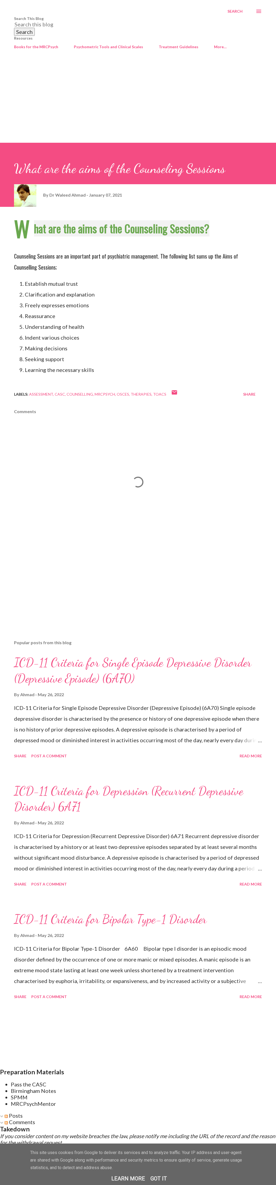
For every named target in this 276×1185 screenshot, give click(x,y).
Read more (251, 756)
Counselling (80, 394)
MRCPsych (105, 394)
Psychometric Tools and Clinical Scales (108, 46)
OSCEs (123, 394)
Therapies (141, 394)
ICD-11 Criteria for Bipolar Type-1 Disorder (110, 919)
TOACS (159, 394)
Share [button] (249, 394)
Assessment (41, 394)
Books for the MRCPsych (36, 46)
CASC (60, 394)
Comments (21, 1122)
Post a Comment (49, 756)
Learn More (128, 1178)
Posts (15, 1115)
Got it (158, 1178)
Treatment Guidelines (178, 46)
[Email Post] (174, 394)
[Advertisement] (138, 102)
